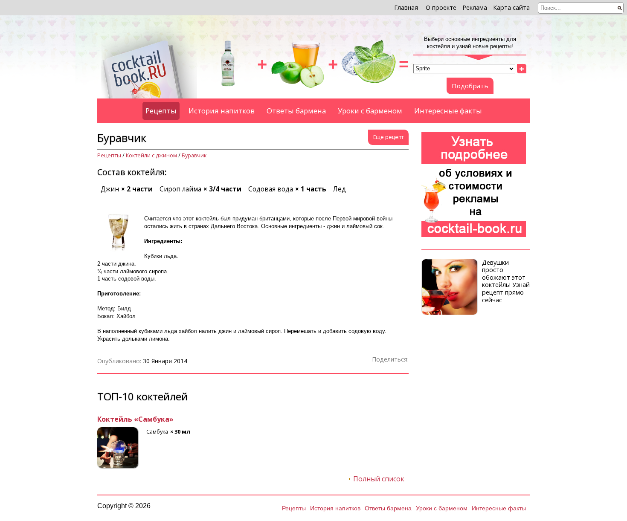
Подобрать (470, 85)
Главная (406, 7)
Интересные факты (448, 111)
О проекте (441, 7)
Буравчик (194, 155)
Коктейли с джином (151, 155)
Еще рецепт (388, 137)
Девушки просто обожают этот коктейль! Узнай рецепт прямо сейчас (506, 281)
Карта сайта (511, 7)
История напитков (222, 111)
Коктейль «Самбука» (135, 419)
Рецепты (161, 111)
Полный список (378, 479)
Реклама (474, 7)
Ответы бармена (296, 111)
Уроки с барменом (370, 111)
